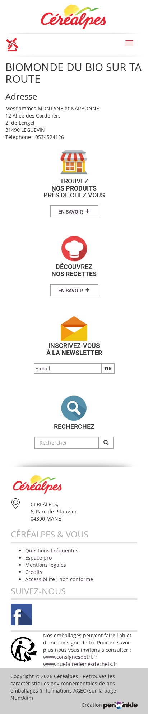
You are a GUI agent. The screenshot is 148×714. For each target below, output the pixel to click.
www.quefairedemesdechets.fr (80, 664)
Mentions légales (45, 564)
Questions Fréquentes (51, 550)
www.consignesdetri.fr (70, 656)
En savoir (74, 211)
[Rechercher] (106, 443)
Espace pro (38, 557)
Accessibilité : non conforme (59, 579)
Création (92, 704)
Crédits (33, 572)
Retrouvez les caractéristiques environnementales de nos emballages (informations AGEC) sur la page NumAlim (63, 687)
